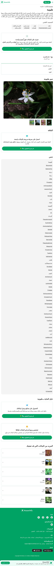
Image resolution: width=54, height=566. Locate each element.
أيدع (51, 334)
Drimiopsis (49, 364)
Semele (50, 229)
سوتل (50, 324)
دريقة (50, 172)
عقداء (50, 202)
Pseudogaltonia (47, 243)
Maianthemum (48, 347)
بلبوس (50, 273)
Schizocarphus (47, 293)
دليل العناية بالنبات (40, 531)
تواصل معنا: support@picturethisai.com (35, 543)
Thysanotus (48, 249)
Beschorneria (48, 371)
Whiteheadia (48, 303)
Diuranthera (48, 317)
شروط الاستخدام (39, 537)
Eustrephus (48, 223)
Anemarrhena (48, 361)
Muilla (50, 287)
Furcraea (49, 307)
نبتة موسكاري (48, 263)
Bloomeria (49, 165)
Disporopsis (48, 233)
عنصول (50, 209)
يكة (51, 212)
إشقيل (50, 330)
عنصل (50, 280)
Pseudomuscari (47, 219)
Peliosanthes (48, 236)
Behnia (50, 381)
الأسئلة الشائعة (49, 543)
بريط (50, 175)
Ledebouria (48, 337)
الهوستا (50, 162)
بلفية (51, 341)
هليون (50, 260)
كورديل (50, 216)
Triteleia (49, 290)
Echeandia (49, 391)
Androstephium (47, 226)
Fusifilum (49, 320)
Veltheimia (49, 256)
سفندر (50, 310)
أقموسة (50, 206)
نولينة (50, 357)
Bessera (49, 374)
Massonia (49, 246)
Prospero (49, 182)
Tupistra (49, 253)
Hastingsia (49, 378)
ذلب (51, 199)
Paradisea (49, 300)
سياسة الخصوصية (49, 537)
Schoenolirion (48, 344)
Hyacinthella (48, 351)
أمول (50, 388)
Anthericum (48, 276)
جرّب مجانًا (47, 2)
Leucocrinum (48, 189)
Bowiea (50, 196)
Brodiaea (49, 266)
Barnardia (49, 239)
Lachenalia (49, 283)
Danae (50, 270)
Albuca (50, 384)
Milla (50, 179)
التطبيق (33, 531)
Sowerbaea (48, 354)
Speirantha (49, 169)
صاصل (50, 327)
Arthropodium (48, 185)
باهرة (50, 192)
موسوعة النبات (49, 6)
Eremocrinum (48, 314)
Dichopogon (48, 367)
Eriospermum (48, 297)
